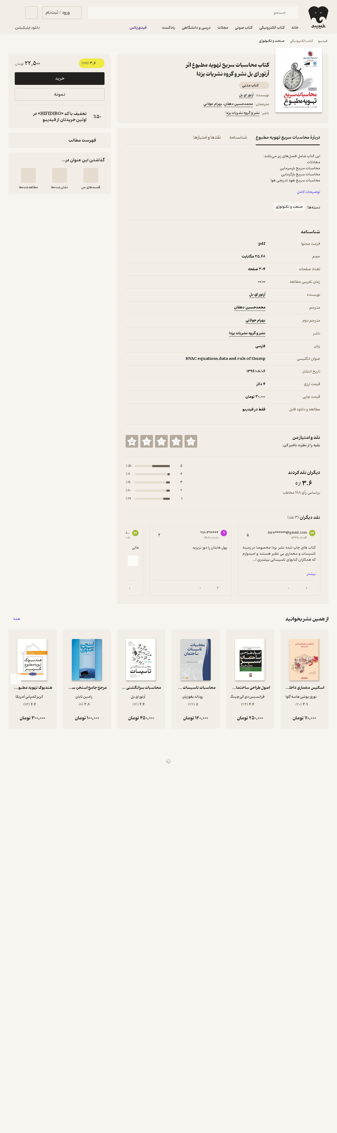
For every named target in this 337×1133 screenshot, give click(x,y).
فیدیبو (323, 40)
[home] (318, 17)
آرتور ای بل (246, 95)
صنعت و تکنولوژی (272, 41)
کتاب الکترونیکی (301, 40)
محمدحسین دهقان (238, 104)
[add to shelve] (90, 175)
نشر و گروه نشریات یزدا (243, 113)
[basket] (31, 12)
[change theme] (14, 12)
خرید (59, 78)
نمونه (59, 94)
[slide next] (133, 560)
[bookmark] (141, 114)
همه (16, 619)
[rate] (191, 441)
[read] (28, 175)
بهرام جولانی (213, 104)
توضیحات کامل (308, 192)
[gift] (154, 114)
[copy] (20, 117)
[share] (166, 114)
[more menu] (128, 114)
